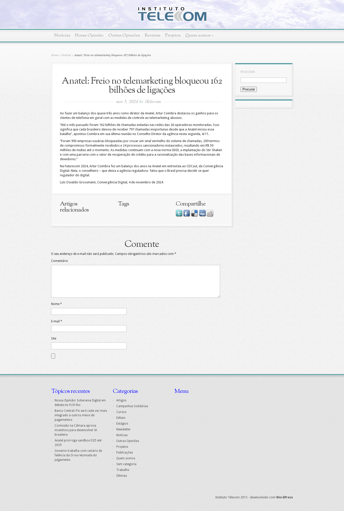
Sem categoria (126, 464)
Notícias (62, 35)
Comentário (59, 261)
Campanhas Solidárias (132, 406)
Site (53, 338)
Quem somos (199, 35)
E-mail (56, 321)
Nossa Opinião (89, 35)
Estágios (122, 423)
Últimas (121, 476)
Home (54, 55)
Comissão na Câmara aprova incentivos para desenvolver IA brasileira (76, 430)
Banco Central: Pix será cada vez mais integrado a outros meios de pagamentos (81, 415)
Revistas (152, 35)
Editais (120, 418)
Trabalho (122, 470)
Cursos (121, 412)
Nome (56, 304)
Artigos (121, 400)
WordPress (284, 497)
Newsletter (123, 429)
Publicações (124, 452)
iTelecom (153, 101)
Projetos (173, 35)
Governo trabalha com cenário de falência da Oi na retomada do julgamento (78, 455)
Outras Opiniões (124, 35)
